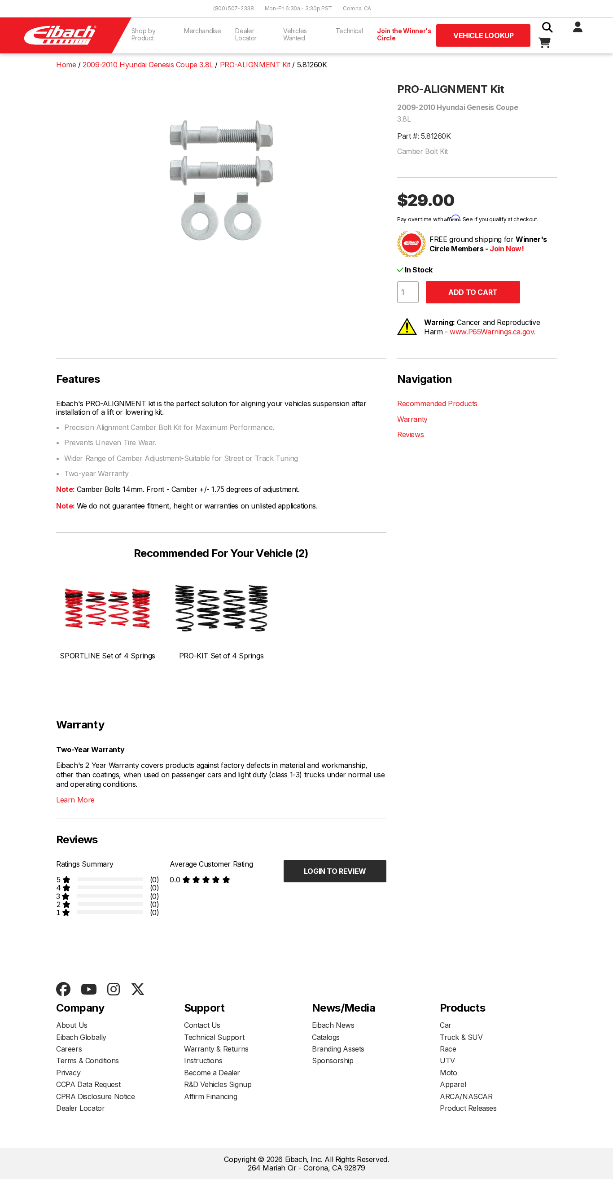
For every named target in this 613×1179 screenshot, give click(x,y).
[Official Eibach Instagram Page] (113, 990)
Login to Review (335, 871)
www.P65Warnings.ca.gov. (492, 331)
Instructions (203, 1060)
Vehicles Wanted (295, 34)
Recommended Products (437, 403)
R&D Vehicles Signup (217, 1084)
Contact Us (202, 1025)
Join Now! (507, 248)
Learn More (75, 799)
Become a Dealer (212, 1073)
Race (448, 1049)
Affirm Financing (210, 1096)
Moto (448, 1073)
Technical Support (214, 1037)
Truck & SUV (461, 1037)
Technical (349, 31)
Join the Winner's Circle (404, 34)
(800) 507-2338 (233, 8)
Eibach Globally (81, 1037)
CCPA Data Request (88, 1084)
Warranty (412, 419)
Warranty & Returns (216, 1049)
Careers (69, 1049)
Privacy (68, 1073)
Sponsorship (333, 1060)
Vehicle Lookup (483, 35)
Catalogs (326, 1037)
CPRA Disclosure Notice (95, 1096)
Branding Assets (338, 1049)
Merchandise (202, 31)
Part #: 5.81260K (424, 136)
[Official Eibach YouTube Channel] (88, 990)
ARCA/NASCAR (466, 1096)
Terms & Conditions (87, 1060)
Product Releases (468, 1108)
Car (445, 1025)
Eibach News (333, 1025)
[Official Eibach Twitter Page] (137, 990)
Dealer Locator (246, 34)
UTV (447, 1060)
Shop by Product (143, 34)
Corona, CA (357, 8)
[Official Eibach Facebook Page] (63, 990)
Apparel (453, 1084)
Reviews (410, 434)
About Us (72, 1025)
